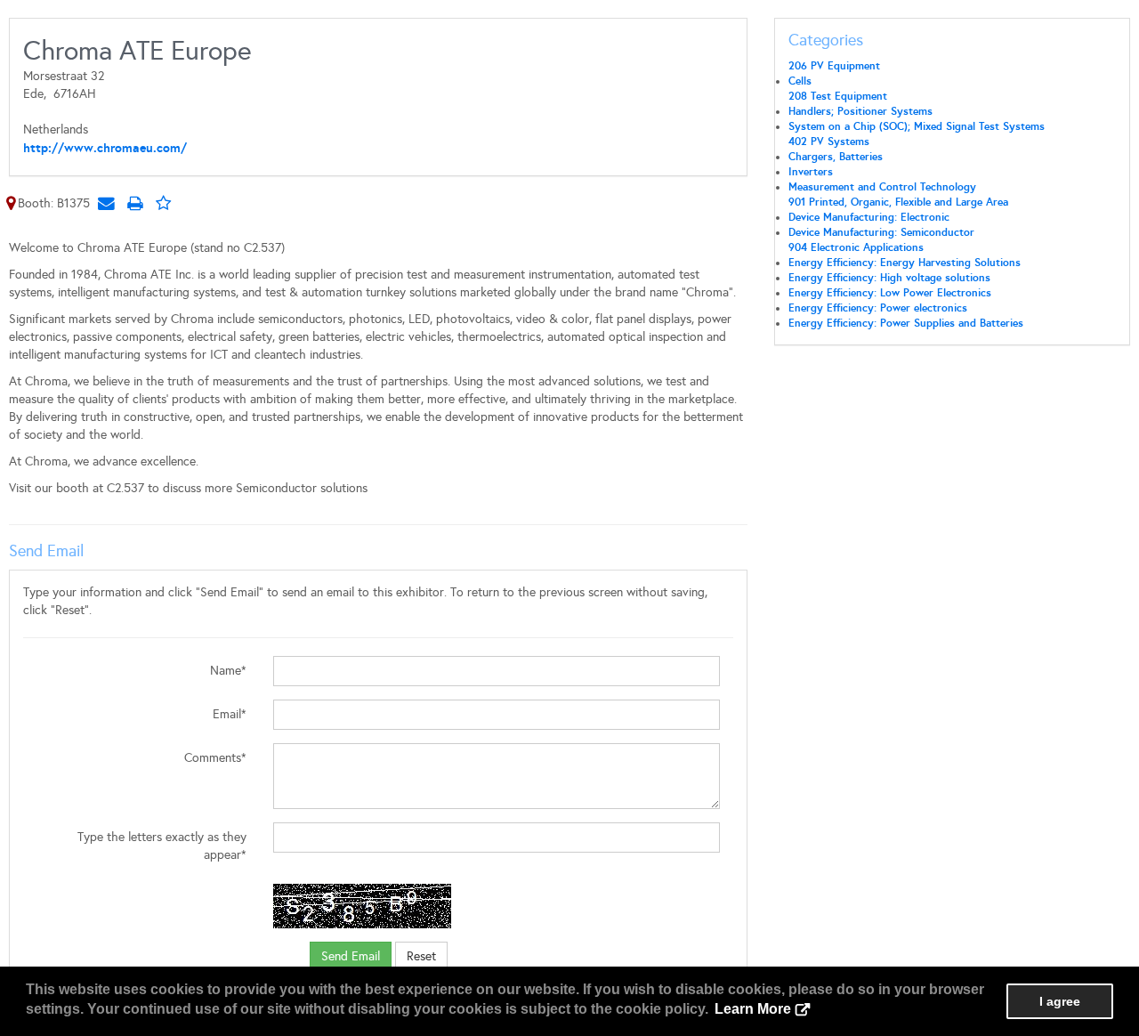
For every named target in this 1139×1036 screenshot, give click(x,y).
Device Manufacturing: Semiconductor (881, 232)
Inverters (810, 172)
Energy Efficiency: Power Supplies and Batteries (905, 323)
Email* (229, 714)
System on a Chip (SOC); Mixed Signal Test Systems (916, 126)
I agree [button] (1059, 1001)
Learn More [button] (753, 1008)
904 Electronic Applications (856, 247)
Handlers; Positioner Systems (860, 111)
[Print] (134, 203)
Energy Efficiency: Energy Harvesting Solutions (904, 262)
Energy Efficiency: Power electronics (877, 308)
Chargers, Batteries (835, 157)
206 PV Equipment (834, 66)
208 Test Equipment (837, 96)
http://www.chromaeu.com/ (105, 148)
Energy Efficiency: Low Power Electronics (889, 293)
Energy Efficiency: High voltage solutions (889, 278)
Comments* (215, 757)
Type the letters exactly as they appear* (161, 846)
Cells (800, 81)
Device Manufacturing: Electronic (868, 217)
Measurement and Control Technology (882, 187)
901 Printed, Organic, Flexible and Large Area (898, 202)
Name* (228, 670)
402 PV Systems (828, 141)
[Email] (105, 203)
